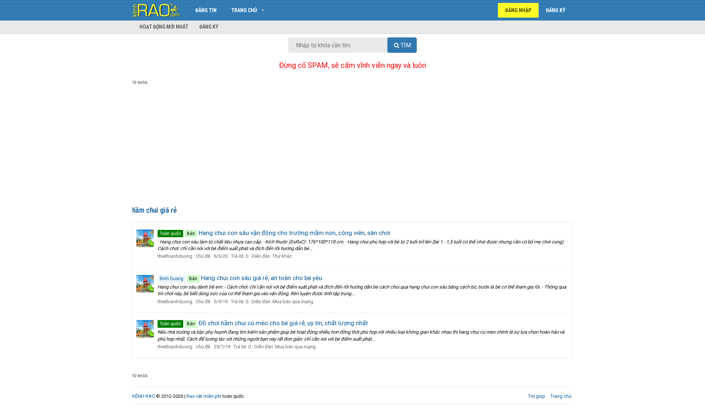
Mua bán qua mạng (292, 301)
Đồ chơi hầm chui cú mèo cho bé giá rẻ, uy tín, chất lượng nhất (264, 323)
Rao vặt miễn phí (204, 396)
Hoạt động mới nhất (164, 27)
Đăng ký (208, 27)
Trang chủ (244, 10)
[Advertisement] (352, 147)
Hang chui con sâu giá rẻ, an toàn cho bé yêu (241, 278)
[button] (263, 10)
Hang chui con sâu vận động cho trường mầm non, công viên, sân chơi (275, 232)
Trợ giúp (536, 396)
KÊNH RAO (143, 396)
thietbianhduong (175, 256)
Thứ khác (282, 256)
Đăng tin (206, 10)
